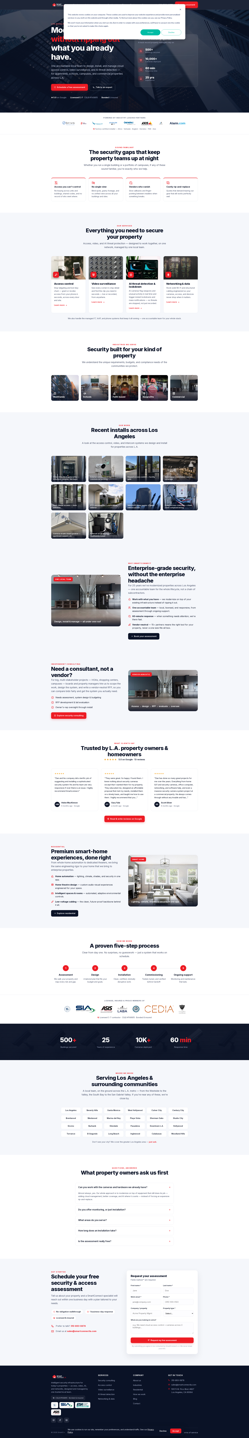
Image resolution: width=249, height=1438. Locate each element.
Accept (150, 32)
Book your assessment (145, 636)
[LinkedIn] (66, 1420)
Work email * (136, 1297)
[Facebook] (60, 1420)
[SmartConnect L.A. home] (59, 4)
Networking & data (106, 1399)
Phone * (166, 1297)
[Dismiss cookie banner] (180, 9)
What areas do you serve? (92, 1220)
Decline (171, 32)
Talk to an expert (104, 87)
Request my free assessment (164, 1340)
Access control (105, 1385)
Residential (138, 1389)
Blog (135, 1399)
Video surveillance (106, 1389)
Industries (137, 1385)
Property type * (169, 1308)
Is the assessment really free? (94, 1241)
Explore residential (66, 913)
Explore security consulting (70, 715)
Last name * (168, 1285)
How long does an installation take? (97, 1230)
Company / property (139, 1308)
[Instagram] (53, 1420)
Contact (136, 1403)
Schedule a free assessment (71, 87)
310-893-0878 (78, 1326)
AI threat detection (106, 1394)
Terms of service (190, 1432)
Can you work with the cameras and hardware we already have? (112, 1187)
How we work (139, 1394)
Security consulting (106, 1380)
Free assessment (186, 4)
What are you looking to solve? (143, 1320)
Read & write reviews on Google (126, 819)
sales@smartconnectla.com (81, 1331)
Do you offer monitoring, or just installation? (102, 1209)
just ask (152, 1142)
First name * (136, 1285)
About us (137, 1380)
